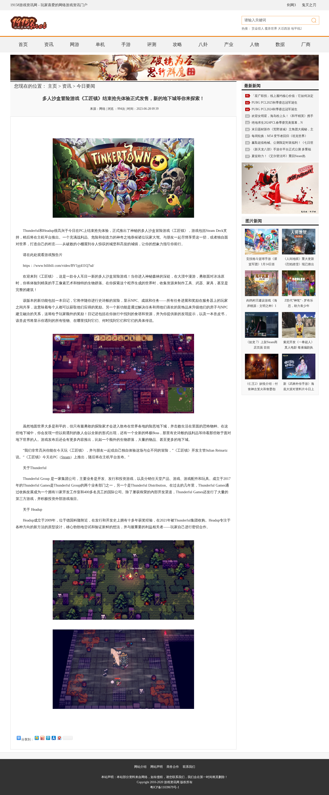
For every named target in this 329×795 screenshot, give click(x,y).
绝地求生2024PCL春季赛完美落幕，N (277, 122)
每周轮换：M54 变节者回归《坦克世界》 (280, 136)
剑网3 (291, 5)
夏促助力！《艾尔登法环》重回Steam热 (278, 156)
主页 (52, 86)
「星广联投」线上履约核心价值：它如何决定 (282, 96)
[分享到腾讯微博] (48, 738)
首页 (23, 44)
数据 (280, 44)
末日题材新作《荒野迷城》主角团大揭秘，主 (282, 129)
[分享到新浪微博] (42, 738)
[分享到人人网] (53, 738)
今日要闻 (86, 86)
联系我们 (189, 767)
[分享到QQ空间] (36, 738)
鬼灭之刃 (309, 5)
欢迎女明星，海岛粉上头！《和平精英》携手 (282, 116)
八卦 (203, 44)
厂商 (305, 44)
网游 (74, 44)
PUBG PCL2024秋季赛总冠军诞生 (274, 109)
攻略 (177, 44)
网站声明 (156, 767)
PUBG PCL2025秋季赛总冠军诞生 (274, 102)
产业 (228, 44)
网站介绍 (140, 767)
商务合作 (173, 767)
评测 (151, 44)
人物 (254, 44)
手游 (126, 44)
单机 (100, 44)
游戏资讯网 (171, 782)
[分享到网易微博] (59, 738)
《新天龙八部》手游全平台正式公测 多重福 (281, 149)
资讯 (48, 44)
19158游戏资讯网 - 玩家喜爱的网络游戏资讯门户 (48, 5)
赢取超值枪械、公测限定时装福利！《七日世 (282, 142)
